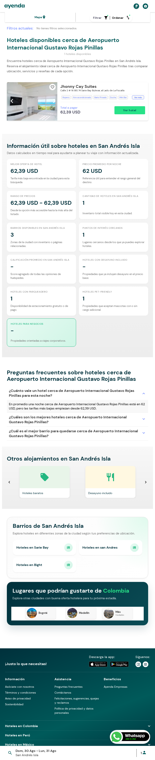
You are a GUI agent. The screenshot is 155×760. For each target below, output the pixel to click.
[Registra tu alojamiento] (136, 6)
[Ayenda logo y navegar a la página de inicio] (14, 6)
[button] (77, 101)
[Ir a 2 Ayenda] (145, 664)
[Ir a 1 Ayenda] (138, 664)
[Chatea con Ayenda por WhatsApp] (130, 737)
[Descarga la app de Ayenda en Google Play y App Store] (109, 664)
